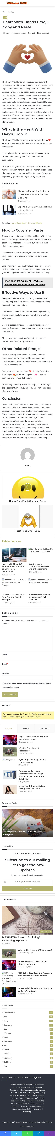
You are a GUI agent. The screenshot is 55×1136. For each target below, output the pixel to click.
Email (5, 664)
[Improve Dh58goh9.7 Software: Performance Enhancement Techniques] (14, 555)
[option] (27, 823)
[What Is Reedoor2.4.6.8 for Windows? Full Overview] (41, 585)
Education (8, 1041)
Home (6, 12)
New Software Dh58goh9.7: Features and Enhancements (39, 566)
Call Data (7, 1062)
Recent (26, 728)
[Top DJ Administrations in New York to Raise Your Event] (9, 992)
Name (5, 654)
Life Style (7, 1033)
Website (5, 674)
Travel (6, 1050)
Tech (6, 1021)
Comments (45, 728)
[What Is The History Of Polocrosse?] (10, 751)
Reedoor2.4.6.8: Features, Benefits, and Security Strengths (14, 597)
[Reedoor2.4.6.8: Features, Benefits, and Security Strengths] (14, 585)
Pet (5, 1046)
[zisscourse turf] (16, 3)
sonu (27, 465)
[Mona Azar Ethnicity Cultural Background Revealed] (10, 789)
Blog (12, 12)
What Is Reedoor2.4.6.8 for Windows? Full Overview (40, 597)
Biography (8, 1025)
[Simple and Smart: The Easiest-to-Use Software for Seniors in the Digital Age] (9, 194)
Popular (8, 728)
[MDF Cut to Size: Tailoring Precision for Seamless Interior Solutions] (9, 978)
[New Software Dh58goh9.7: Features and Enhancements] (41, 555)
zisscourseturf (9, 1013)
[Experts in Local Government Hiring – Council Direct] (9, 210)
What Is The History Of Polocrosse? (35, 950)
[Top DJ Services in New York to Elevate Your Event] (10, 740)
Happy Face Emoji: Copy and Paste (26, 223)
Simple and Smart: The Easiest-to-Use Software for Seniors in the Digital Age (34, 194)
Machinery (8, 1058)
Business (7, 1029)
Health (6, 1037)
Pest (5, 1066)
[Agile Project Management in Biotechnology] (10, 763)
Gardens (7, 1054)
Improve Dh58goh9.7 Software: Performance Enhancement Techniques (13, 567)
